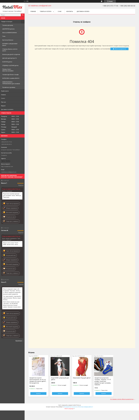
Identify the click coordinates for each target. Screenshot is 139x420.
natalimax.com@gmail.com (8, 172)
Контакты (69, 11)
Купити (38, 393)
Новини (3, 95)
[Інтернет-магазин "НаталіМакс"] (12, 7)
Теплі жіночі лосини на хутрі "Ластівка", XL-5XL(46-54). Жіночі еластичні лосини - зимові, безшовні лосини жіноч (12, 304)
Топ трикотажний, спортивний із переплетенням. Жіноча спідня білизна (12, 298)
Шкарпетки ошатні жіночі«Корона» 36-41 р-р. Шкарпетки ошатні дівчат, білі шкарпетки (37, 380)
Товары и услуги (45, 11)
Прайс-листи (5, 91)
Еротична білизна (7, 40)
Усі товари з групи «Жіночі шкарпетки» (122, 399)
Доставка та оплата (7, 109)
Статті (3, 98)
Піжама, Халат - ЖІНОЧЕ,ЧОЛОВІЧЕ (7, 70)
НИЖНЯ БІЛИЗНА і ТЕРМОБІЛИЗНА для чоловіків (11, 82)
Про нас (3, 102)
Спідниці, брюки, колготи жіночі (9, 50)
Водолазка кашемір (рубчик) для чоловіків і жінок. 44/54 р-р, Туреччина (12, 195)
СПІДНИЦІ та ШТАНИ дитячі (10, 65)
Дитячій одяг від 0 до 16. (9, 58)
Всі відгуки (19, 340)
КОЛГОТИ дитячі (7, 62)
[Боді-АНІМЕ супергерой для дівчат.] (60, 366)
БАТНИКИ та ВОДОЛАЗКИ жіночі (9, 44)
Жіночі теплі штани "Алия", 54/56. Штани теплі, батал (11, 243)
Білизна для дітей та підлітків (11, 54)
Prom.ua (78, 405)
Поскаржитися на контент (71, 407)
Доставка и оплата (83, 11)
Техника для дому (7, 25)
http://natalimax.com (7, 166)
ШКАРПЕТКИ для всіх (8, 29)
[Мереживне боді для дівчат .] (82, 366)
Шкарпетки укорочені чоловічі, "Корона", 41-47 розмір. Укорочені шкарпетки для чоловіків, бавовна (103, 381)
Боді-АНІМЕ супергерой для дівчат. (60, 378)
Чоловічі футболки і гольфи (10, 74)
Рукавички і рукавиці (8, 87)
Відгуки (3, 106)
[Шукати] (23, 15)
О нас (59, 11)
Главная (33, 11)
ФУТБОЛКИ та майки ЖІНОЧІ (10, 78)
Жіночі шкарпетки (120, 49)
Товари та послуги (6, 21)
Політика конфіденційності (85, 407)
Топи (3, 36)
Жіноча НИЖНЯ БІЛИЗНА (9, 32)
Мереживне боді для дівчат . (82, 378)
